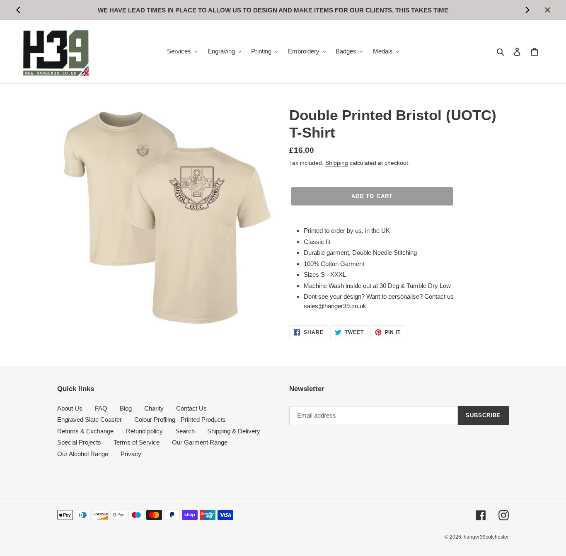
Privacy (131, 453)
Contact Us (191, 408)
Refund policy (144, 431)
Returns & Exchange (85, 431)
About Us (69, 408)
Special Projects (79, 442)
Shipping (336, 163)
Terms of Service (137, 442)
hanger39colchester (486, 537)
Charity (154, 408)
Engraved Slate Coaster (89, 419)
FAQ (101, 408)
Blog (126, 408)
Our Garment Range (199, 442)
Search (185, 431)
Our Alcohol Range (82, 453)
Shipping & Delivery (233, 431)
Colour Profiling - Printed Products (180, 419)
